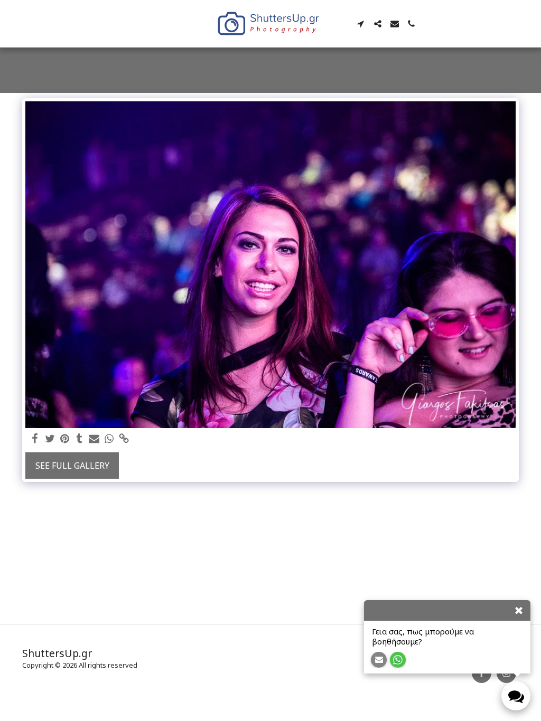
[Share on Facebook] (35, 438)
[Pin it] (64, 438)
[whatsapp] (109, 438)
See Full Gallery (72, 465)
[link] (123, 438)
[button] (361, 24)
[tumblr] (79, 438)
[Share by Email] (94, 438)
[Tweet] (49, 438)
